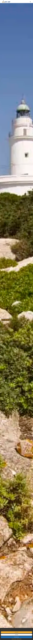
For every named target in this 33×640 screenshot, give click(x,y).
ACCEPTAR (16, 632)
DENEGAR (16, 634)
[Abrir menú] (30, 1)
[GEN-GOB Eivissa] (6, 1)
